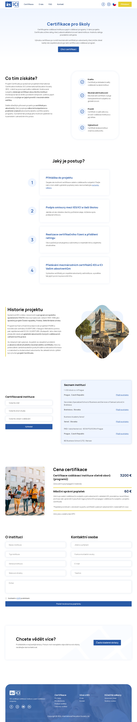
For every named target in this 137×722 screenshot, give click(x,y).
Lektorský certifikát (61, 706)
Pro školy (58, 698)
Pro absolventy (60, 701)
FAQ (50, 4)
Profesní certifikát (60, 704)
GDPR (19, 598)
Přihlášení (125, 4)
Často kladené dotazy (107, 642)
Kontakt (60, 4)
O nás (41, 4)
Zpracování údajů (110, 698)
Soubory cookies (110, 701)
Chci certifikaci (68, 49)
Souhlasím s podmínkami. (19, 598)
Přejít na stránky (122, 395)
